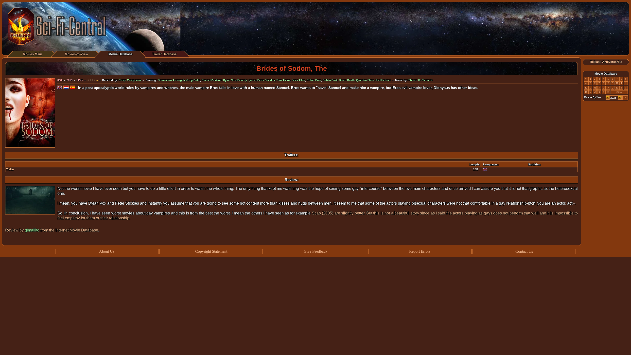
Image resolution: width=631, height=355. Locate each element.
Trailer (10, 169)
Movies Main (32, 54)
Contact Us (524, 251)
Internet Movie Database (76, 230)
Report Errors (419, 251)
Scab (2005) (322, 213)
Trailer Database (164, 54)
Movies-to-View (76, 54)
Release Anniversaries (606, 62)
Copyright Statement (211, 251)
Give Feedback (315, 251)
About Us (106, 251)
